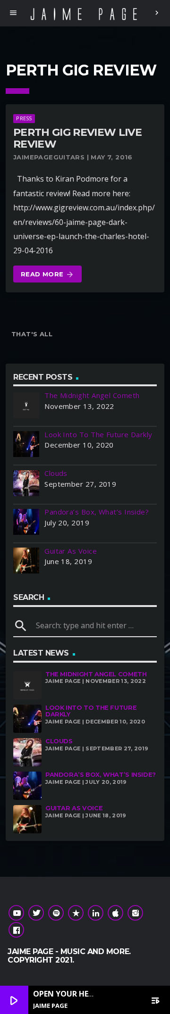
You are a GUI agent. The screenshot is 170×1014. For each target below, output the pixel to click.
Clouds (59, 741)
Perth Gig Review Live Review (77, 138)
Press (24, 118)
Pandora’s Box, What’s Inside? (100, 774)
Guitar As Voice (73, 808)
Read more (47, 274)
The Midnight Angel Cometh (95, 674)
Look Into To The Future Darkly (90, 711)
